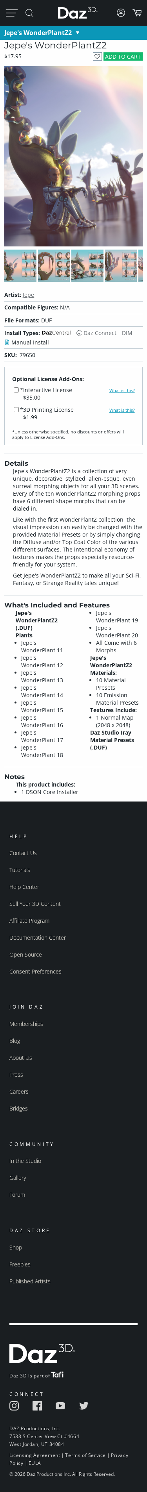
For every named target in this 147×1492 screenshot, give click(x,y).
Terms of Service (85, 1455)
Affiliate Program (29, 920)
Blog (14, 1040)
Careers (19, 1091)
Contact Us (23, 853)
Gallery (17, 1177)
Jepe (28, 294)
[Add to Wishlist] (97, 56)
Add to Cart (123, 56)
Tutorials (19, 870)
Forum (17, 1194)
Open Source (25, 954)
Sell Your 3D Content (35, 903)
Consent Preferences (35, 971)
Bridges (18, 1108)
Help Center (24, 886)
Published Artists (30, 1281)
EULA (35, 1463)
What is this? (122, 390)
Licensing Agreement (34, 1455)
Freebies (20, 1264)
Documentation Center (37, 937)
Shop (15, 1247)
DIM (127, 333)
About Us (20, 1057)
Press (16, 1074)
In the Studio (25, 1160)
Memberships (26, 1023)
